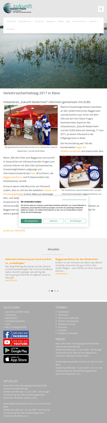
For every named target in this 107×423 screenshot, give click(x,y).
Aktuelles (39, 21)
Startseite (11, 21)
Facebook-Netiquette (15, 321)
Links (8, 324)
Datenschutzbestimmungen (74, 199)
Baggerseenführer (12, 177)
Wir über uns (24, 21)
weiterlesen (11, 280)
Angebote (50, 21)
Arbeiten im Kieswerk (68, 333)
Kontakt (11, 29)
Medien (93, 21)
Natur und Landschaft (68, 318)
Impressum (11, 315)
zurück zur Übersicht (14, 230)
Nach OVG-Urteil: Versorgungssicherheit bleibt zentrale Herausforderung (77, 345)
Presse (61, 21)
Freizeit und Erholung (68, 321)
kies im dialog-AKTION (16, 327)
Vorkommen (63, 312)
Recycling (62, 327)
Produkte (62, 330)
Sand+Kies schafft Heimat (18, 312)
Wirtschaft (63, 315)
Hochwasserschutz (67, 324)
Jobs (68, 21)
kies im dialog (79, 21)
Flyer (32, 173)
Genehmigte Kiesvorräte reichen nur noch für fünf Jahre (79, 363)
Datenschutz (11, 318)
